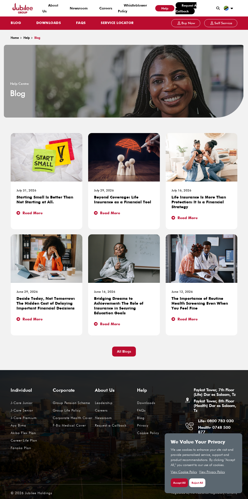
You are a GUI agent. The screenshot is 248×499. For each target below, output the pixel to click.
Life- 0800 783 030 (216, 421)
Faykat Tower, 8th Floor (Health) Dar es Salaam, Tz (215, 405)
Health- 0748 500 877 (214, 429)
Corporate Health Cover (72, 418)
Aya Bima (18, 425)
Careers (105, 8)
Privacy (142, 425)
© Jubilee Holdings (31, 493)
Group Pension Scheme (71, 403)
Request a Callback (186, 8)
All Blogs (124, 351)
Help (164, 8)
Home (15, 38)
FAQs (81, 23)
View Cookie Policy (184, 472)
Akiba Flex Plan (23, 433)
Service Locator (117, 23)
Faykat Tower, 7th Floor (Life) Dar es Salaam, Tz (215, 392)
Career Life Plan (24, 440)
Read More (32, 213)
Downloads (48, 23)
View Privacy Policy (212, 472)
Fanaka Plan (21, 448)
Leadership (104, 403)
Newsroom (79, 8)
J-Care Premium (24, 418)
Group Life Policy (67, 410)
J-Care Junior (21, 403)
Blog (16, 23)
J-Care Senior (22, 410)
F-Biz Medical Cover (69, 425)
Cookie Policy (148, 433)
